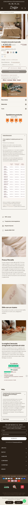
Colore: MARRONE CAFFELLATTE (8, 49)
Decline (9, 502)
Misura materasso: (5, 62)
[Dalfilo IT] (14, 8)
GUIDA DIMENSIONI (16, 62)
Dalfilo (14, 476)
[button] (1, 8)
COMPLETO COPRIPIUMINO (12, 59)
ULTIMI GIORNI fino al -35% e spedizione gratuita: (13, 1)
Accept (18, 502)
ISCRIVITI (14, 438)
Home (2, 12)
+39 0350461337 (10, 206)
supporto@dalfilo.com (8, 205)
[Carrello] (25, 8)
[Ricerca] (22, 8)
